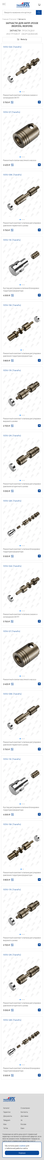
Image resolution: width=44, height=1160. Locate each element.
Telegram (6, 1120)
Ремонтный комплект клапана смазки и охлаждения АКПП (20, 96)
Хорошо (22, 1153)
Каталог (13, 19)
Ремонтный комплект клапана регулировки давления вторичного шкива (22, 485)
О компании (25, 1108)
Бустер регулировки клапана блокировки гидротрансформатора (21, 289)
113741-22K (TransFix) (12, 501)
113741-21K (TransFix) (12, 435)
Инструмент (13, 33)
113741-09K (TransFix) (12, 174)
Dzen (22, 1128)
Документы (7, 1116)
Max (4, 1124)
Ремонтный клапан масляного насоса (19, 160)
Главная (5, 19)
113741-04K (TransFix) (12, 47)
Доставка (24, 1116)
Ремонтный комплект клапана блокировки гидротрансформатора (21, 550)
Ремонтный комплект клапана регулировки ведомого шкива (22, 419)
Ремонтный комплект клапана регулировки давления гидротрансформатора (22, 354)
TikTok (5, 1128)
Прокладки (28, 30)
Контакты (24, 1112)
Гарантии (6, 1112)
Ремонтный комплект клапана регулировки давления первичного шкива (22, 224)
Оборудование (29, 33)
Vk (21, 1120)
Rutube (23, 1124)
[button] (20, 91)
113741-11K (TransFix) (12, 240)
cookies (22, 1145)
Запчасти (22, 19)
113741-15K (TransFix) (12, 305)
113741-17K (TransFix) (12, 370)
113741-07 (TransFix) (11, 112)
